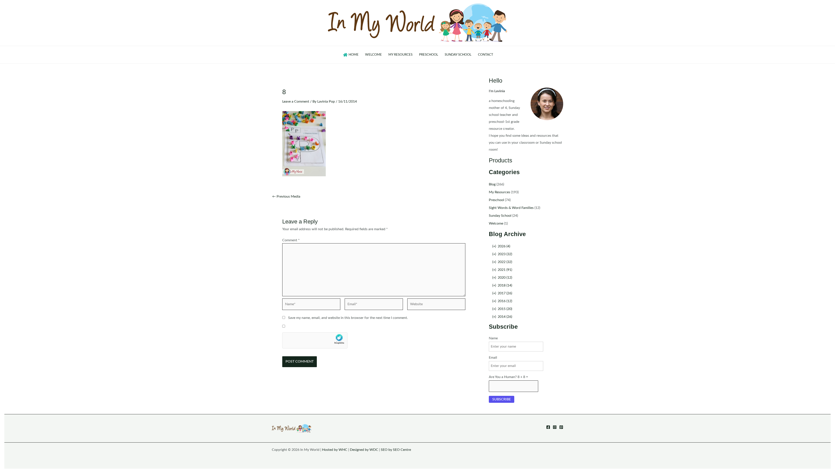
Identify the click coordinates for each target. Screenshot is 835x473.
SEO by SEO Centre (396, 449)
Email (493, 357)
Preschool (496, 200)
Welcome (496, 223)
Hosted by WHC (334, 449)
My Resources (499, 192)
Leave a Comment (295, 101)
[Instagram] (555, 427)
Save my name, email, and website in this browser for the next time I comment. (348, 318)
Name (493, 338)
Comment (291, 240)
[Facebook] (548, 427)
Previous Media (286, 196)
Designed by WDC (364, 449)
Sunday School (500, 215)
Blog (492, 184)
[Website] (436, 305)
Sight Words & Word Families (511, 208)
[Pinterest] (561, 427)
